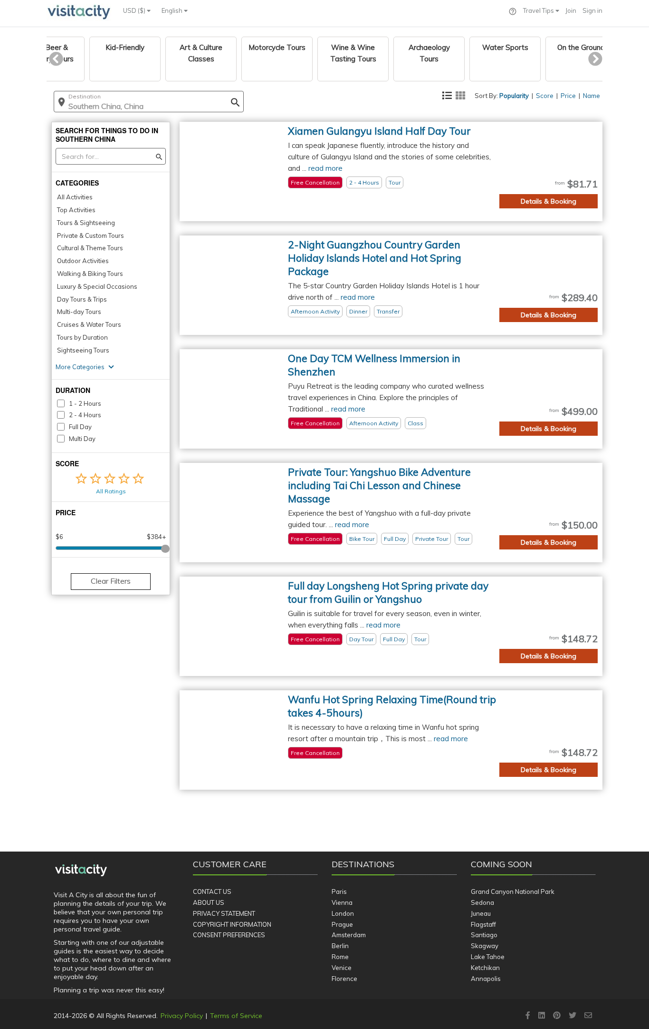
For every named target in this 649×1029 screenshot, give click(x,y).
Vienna (342, 902)
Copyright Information (232, 924)
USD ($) (135, 10)
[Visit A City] (81, 870)
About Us (208, 902)
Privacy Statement (224, 913)
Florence (344, 978)
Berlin (340, 946)
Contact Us (212, 891)
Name (591, 95)
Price (568, 95)
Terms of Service (236, 1015)
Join (570, 10)
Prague (342, 924)
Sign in (592, 10)
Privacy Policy (182, 1015)
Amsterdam (349, 935)
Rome (340, 956)
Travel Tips (539, 10)
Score (545, 95)
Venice (342, 967)
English (173, 10)
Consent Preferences (229, 935)
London (343, 913)
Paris (339, 891)
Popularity (514, 95)
